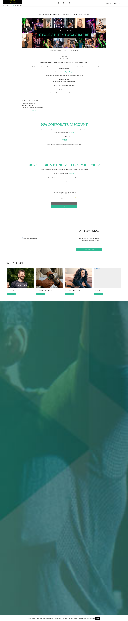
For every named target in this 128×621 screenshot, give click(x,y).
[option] (20, 282)
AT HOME (18, 5)
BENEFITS (64, 203)
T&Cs (64, 148)
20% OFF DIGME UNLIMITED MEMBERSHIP (64, 165)
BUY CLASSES (12, 2)
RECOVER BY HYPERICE (44, 291)
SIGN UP (109, 3)
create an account (72, 89)
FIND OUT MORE (89, 249)
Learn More (21, 294)
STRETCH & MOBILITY (72, 291)
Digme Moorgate (69, 71)
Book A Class (11, 294)
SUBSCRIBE (64, 206)
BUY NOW (34, 110)
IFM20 (64, 140)
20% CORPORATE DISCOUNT (64, 124)
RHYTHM (97, 291)
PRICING (71, 132)
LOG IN (117, 3)
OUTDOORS (11, 291)
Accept (97, 618)
